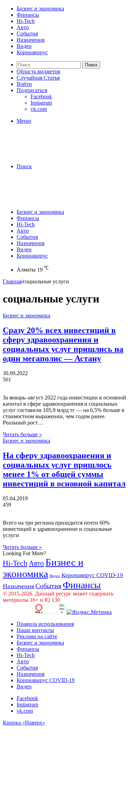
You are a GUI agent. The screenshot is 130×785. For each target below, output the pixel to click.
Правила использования (45, 624)
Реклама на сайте (37, 636)
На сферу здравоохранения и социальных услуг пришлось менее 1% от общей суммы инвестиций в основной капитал (64, 469)
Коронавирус (32, 52)
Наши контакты (35, 630)
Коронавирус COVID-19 (92, 575)
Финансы (28, 15)
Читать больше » (22, 434)
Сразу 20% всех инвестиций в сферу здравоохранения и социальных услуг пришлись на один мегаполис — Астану (63, 344)
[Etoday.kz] (55, 154)
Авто (23, 27)
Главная (12, 281)
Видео (24, 46)
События (27, 34)
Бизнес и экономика (40, 8)
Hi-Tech (26, 21)
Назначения (30, 40)
